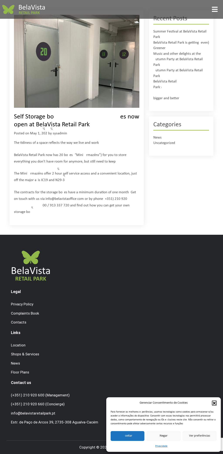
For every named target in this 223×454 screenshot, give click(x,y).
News (157, 137)
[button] (214, 403)
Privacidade (161, 446)
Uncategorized (164, 143)
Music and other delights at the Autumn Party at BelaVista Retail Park (178, 59)
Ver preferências (199, 435)
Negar (163, 435)
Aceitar (127, 435)
